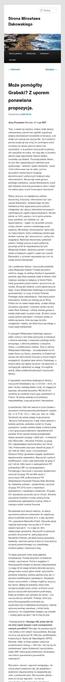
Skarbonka (31, 53)
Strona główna (15, 53)
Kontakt (12, 59)
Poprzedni (14, 69)
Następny (51, 69)
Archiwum (44, 53)
